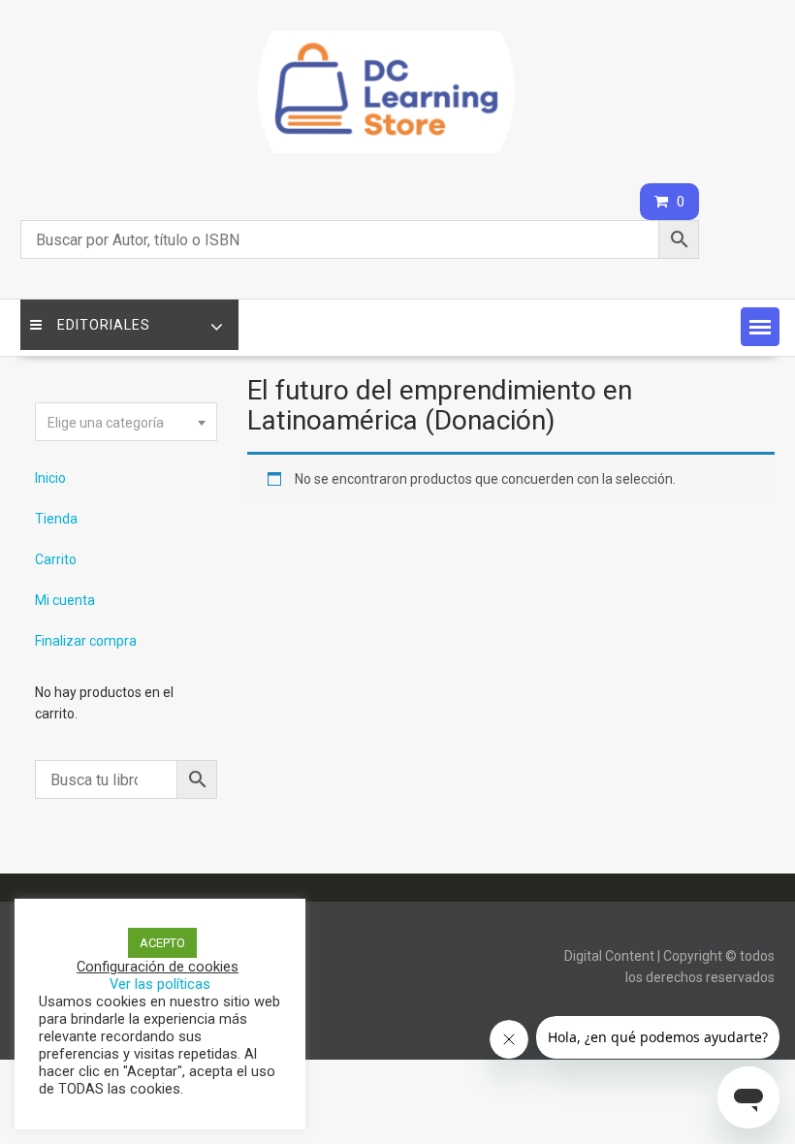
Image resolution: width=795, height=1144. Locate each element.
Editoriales (103, 325)
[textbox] (126, 422)
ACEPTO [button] (162, 943)
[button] (760, 326)
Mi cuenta (65, 600)
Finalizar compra (86, 641)
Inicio (50, 478)
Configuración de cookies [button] (157, 966)
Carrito (56, 559)
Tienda (56, 518)
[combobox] (126, 421)
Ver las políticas (160, 984)
